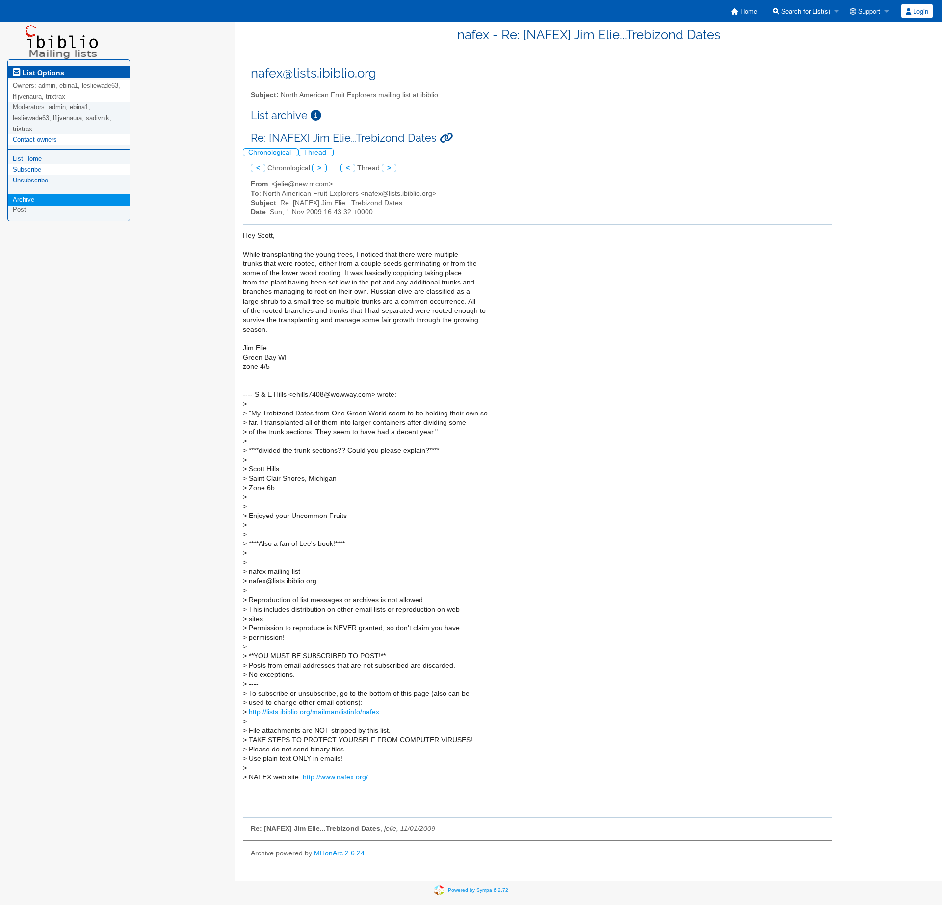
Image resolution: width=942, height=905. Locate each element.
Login (919, 11)
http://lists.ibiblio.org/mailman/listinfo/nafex (314, 712)
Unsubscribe (30, 180)
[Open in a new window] (316, 115)
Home (747, 11)
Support (868, 11)
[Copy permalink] (446, 138)
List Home (27, 158)
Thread (316, 152)
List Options (42, 73)
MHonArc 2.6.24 (339, 853)
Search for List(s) (804, 11)
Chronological (270, 152)
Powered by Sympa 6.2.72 (478, 890)
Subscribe (27, 169)
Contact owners (35, 139)
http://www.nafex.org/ (335, 777)
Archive (23, 199)
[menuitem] (744, 11)
